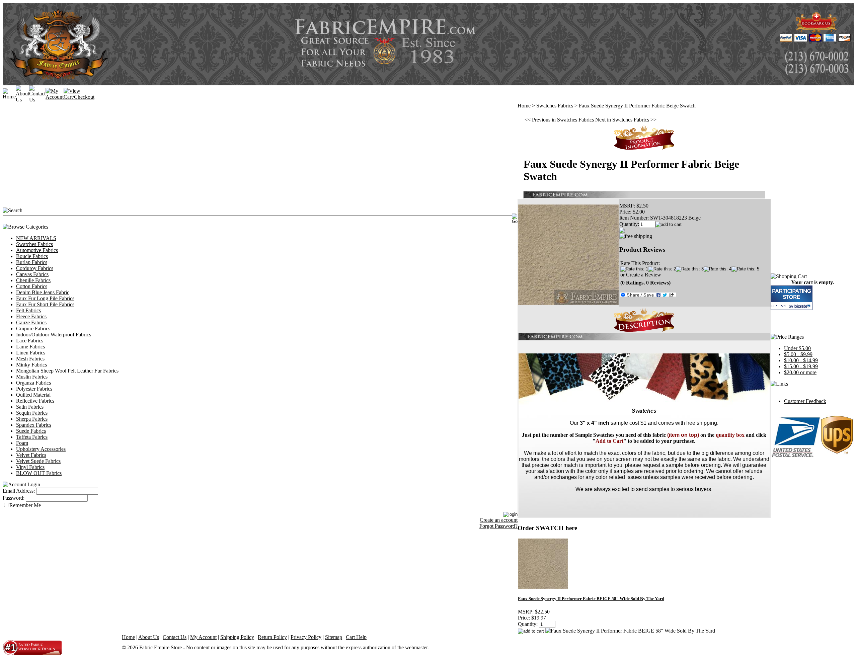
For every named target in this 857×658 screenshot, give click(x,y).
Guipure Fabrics (33, 328)
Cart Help (356, 637)
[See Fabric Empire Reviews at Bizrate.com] (791, 297)
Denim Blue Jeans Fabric (42, 292)
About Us (148, 637)
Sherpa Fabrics (32, 419)
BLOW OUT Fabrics (39, 473)
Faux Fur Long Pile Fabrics (45, 298)
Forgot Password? (498, 526)
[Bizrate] (803, 306)
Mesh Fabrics (30, 358)
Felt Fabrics (28, 310)
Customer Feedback (805, 401)
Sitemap (333, 637)
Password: (13, 498)
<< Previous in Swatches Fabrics (559, 119)
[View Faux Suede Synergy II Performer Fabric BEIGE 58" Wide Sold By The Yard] (630, 631)
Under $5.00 (797, 348)
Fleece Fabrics (31, 316)
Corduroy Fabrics (34, 268)
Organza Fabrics (33, 383)
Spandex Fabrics (33, 425)
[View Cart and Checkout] (79, 97)
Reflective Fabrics (35, 401)
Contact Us (174, 637)
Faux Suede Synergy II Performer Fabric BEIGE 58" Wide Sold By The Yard (591, 598)
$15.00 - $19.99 (801, 366)
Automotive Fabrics (37, 250)
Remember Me (25, 505)
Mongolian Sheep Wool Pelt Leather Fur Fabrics (67, 371)
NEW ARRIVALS (36, 238)
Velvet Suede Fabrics (38, 461)
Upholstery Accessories (41, 449)
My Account (203, 637)
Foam (22, 443)
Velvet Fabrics (31, 455)
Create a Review (643, 274)
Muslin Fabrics (32, 377)
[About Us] (22, 99)
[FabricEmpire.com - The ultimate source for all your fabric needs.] (816, 30)
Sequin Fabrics (32, 413)
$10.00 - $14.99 (801, 360)
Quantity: (629, 224)
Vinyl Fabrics (30, 467)
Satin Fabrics (30, 407)
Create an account (499, 520)
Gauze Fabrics (31, 322)
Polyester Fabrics (34, 389)
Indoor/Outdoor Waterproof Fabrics (53, 334)
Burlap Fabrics (31, 262)
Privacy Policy (306, 637)
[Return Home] (9, 96)
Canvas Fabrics (32, 274)
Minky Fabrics (31, 364)
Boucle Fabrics (32, 256)
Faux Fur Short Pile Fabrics (45, 304)
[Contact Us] (37, 99)
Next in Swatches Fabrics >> (625, 119)
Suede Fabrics (31, 431)
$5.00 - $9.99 (798, 354)
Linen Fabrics (30, 352)
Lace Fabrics (29, 340)
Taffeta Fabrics (32, 437)
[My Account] (55, 97)
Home (524, 105)
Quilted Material (33, 395)
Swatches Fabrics (34, 244)
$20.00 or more (800, 372)
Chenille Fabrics (33, 280)
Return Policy (272, 637)
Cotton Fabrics (31, 286)
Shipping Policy (237, 637)
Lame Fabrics (30, 346)
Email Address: (19, 491)
